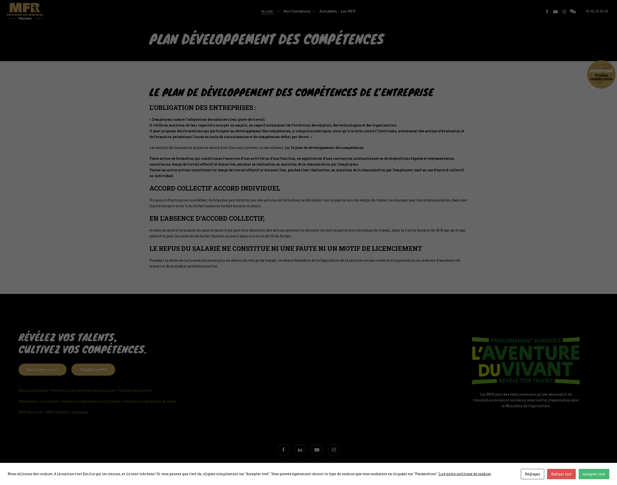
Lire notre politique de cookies (464, 474)
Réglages (532, 474)
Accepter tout (594, 474)
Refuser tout (561, 474)
